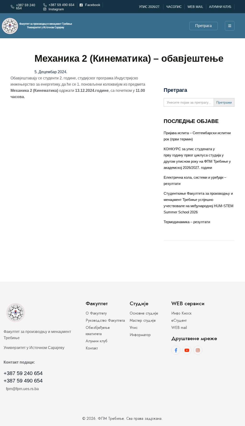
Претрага (203, 26)
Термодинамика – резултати (187, 222)
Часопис (174, 7)
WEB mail (195, 7)
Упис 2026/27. (149, 7)
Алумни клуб (220, 7)
